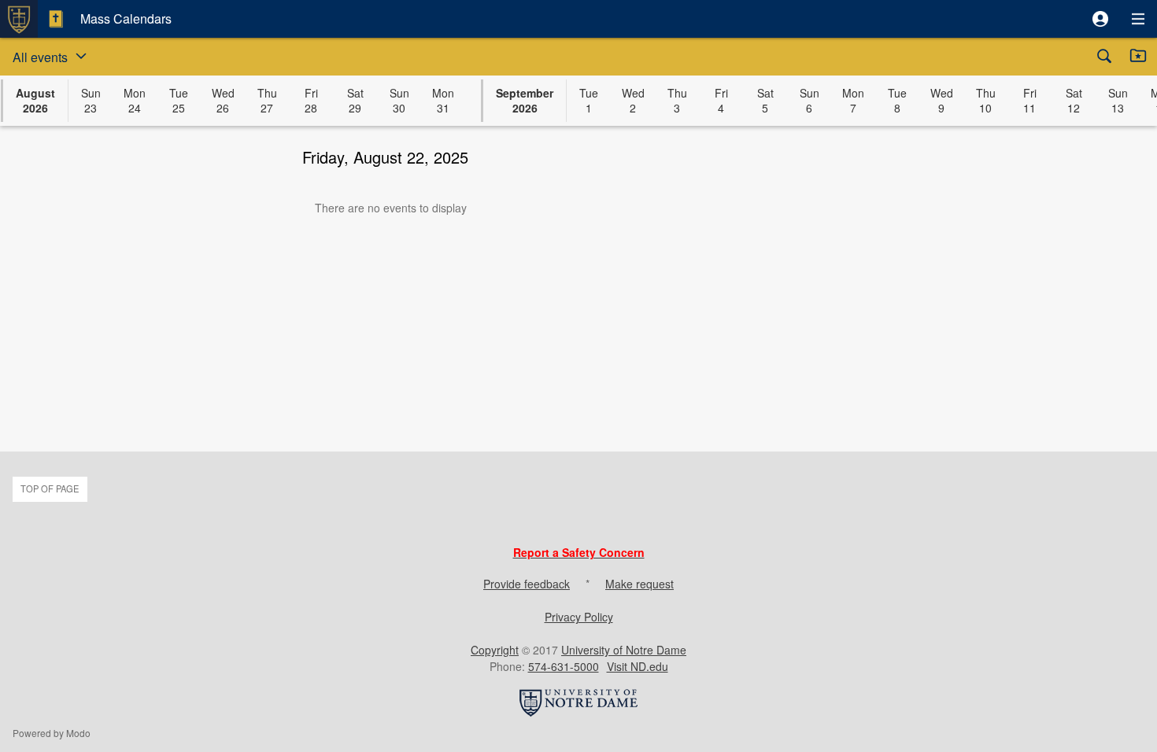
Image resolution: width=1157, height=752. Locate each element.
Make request (639, 584)
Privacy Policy (579, 617)
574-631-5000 (563, 666)
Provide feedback (526, 584)
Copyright (495, 650)
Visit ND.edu (637, 666)
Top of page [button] (49, 488)
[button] (1100, 19)
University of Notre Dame (623, 650)
